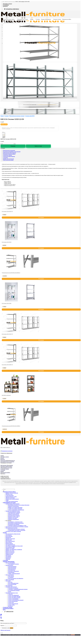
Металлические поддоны (11, 527)
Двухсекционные (12, 567)
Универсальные (9, 554)
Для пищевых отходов (13, 563)
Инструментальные (10, 541)
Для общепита (11, 570)
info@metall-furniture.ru (6, 478)
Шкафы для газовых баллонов (15, 507)
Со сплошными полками (13, 590)
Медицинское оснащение (9, 150)
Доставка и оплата (7, 3)
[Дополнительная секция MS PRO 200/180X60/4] (21, 270)
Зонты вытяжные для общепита (15, 578)
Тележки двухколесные (13, 514)
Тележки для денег (12, 518)
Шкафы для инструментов (12, 492)
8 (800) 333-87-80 (9, 22)
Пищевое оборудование (46, 19)
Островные (10, 577)
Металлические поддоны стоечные (16, 529)
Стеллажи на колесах (13, 588)
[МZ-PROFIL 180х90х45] (21, 393)
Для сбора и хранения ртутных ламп (14, 545)
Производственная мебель (9, 19)
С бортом (10, 594)
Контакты (5, 6)
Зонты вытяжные (10, 574)
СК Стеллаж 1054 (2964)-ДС (7, 334)
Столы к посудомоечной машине (15, 600)
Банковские (8, 537)
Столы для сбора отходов (14, 597)
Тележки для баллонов (13, 506)
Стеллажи (38, 19)
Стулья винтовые (10, 495)
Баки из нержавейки (10, 562)
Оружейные (8, 556)
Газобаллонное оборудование (12, 503)
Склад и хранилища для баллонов (16, 509)
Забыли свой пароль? (5, 630)
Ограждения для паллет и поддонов (16, 530)
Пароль (3, 625)
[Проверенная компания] (6, 450)
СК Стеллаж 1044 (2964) (6, 242)
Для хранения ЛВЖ (10, 547)
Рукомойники (11, 572)
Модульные (8, 555)
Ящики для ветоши (10, 551)
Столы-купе (11, 602)
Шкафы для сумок (10, 550)
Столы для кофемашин (13, 595)
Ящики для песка (10, 553)
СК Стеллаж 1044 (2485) (6, 303)
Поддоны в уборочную (13, 571)
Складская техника (57, 19)
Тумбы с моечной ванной (14, 573)
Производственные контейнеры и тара (17, 525)
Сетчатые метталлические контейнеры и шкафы (17, 526)
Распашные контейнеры (13, 524)
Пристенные (11, 576)
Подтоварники (9, 585)
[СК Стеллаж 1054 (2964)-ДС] (21, 331)
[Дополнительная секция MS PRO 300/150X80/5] (21, 423)
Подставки (8, 580)
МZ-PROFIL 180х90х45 (6, 395)
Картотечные (9, 542)
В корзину (13, 146)
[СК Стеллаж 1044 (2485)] (21, 301)
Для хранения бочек (10, 544)
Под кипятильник (12, 584)
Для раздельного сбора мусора (13, 533)
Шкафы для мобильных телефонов (14, 549)
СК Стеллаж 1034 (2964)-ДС (7, 211)
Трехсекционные (12, 568)
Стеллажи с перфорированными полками (17, 589)
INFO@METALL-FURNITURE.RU (12, 9)
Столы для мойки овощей (14, 596)
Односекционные (12, 566)
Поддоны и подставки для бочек (13, 531)
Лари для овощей (10, 579)
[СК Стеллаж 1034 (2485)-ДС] (21, 362)
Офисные (8, 559)
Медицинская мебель (66, 19)
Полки (9, 591)
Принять (73, 634)
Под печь (10, 582)
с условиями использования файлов (58, 634)
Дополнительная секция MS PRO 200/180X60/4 (11, 272)
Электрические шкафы (8, 160)
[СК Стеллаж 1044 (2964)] (21, 239)
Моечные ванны (9, 565)
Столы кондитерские (13, 603)
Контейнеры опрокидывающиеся (16, 523)
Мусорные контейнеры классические (11, 151)
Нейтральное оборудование (9, 152)
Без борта (10, 606)
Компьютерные (9, 543)
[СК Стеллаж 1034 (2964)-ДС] (21, 209)
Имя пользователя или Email (7, 623)
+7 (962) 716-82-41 (5, 477)
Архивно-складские (10, 538)
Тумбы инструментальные (12, 501)
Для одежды (9, 535)
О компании (6, 5)
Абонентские (9, 539)
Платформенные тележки (14, 512)
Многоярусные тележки (13, 513)
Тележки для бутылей (13, 517)
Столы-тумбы (11, 604)
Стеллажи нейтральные (11, 586)
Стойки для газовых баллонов (15, 508)
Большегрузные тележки (14, 515)
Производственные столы (12, 592)
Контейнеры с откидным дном (15, 521)
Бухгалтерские (9, 536)
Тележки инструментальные (12, 499)
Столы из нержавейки (13, 598)
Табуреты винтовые (10, 497)
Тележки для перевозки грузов (13, 511)
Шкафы (31, 19)
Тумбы (7, 500)
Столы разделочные (13, 601)
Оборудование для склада (22, 19)
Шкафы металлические (8, 158)
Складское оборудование (9, 156)
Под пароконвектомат (13, 583)
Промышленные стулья (11, 496)
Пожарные (8, 557)
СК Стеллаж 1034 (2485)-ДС (7, 364)
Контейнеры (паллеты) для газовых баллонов (18, 505)
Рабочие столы (9, 494)
